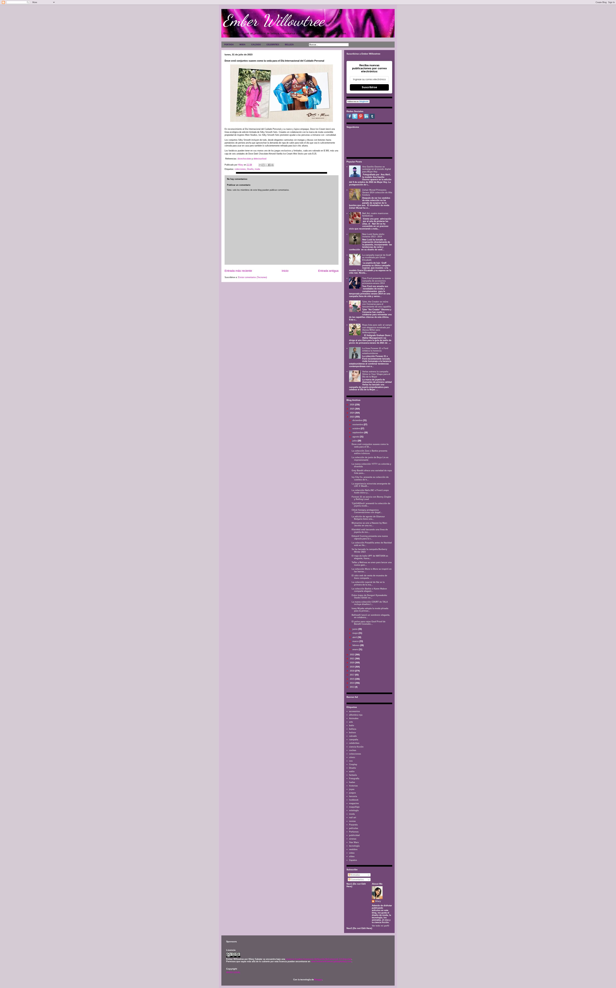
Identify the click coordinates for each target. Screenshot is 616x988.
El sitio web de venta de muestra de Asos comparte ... (369, 576)
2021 (352, 658)
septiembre (358, 432)
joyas (351, 789)
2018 (352, 671)
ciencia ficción (356, 747)
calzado (353, 736)
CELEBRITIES (272, 44)
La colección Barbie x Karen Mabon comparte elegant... (369, 589)
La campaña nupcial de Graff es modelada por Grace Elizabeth (376, 257)
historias (353, 786)
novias (352, 821)
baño (351, 725)
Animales (353, 718)
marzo (355, 641)
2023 (352, 417)
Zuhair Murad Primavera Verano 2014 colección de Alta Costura (377, 192)
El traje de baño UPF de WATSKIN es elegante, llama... (370, 557)
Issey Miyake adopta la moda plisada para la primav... (370, 609)
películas (353, 828)
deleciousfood (259, 158)
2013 (352, 687)
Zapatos (353, 860)
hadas (352, 782)
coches (352, 750)
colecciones (240, 169)
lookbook (353, 800)
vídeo (352, 856)
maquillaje (354, 807)
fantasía (353, 775)
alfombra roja (355, 715)
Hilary (378, 901)
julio (355, 440)
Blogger (318, 979)
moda (257, 169)
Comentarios (357, 879)
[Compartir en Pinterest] (272, 165)
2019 (352, 667)
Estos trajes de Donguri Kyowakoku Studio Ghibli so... (369, 596)
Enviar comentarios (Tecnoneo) (252, 277)
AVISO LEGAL (233, 972)
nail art (352, 817)
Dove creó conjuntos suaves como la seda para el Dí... (370, 445)
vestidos (353, 849)
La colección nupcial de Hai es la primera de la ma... (368, 583)
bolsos (352, 732)
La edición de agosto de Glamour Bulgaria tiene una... (368, 517)
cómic (352, 757)
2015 (352, 679)
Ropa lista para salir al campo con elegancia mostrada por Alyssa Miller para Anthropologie (377, 329)
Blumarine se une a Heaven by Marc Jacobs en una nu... (369, 524)
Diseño (250, 169)
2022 (352, 654)
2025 (352, 409)
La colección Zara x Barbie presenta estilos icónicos (369, 452)
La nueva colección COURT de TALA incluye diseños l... (370, 603)
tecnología (354, 846)
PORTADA (229, 44)
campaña (353, 739)
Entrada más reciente (238, 270)
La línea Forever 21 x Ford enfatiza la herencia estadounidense (375, 351)
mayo (355, 633)
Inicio (285, 270)
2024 (352, 413)
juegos (352, 793)
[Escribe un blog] (263, 165)
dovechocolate (244, 158)
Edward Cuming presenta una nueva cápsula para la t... (370, 537)
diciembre (357, 420)
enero (355, 649)
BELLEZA (289, 44)
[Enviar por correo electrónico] (260, 165)
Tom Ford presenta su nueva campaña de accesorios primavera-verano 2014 (376, 280)
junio (355, 629)
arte (351, 722)
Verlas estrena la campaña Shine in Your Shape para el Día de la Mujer (376, 374)
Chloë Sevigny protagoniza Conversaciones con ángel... (367, 511)
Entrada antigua (328, 270)
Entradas (355, 875)
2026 (352, 404)
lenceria (353, 796)
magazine (354, 803)
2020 (352, 662)
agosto (356, 436)
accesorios (354, 711)
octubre (356, 428)
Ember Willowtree (273, 20)
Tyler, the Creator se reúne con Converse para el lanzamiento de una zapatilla (376, 304)
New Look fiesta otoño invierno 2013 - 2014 (373, 235)
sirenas (352, 839)
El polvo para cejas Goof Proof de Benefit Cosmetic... (368, 622)
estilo (352, 771)
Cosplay (353, 764)
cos (351, 761)
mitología (354, 810)
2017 (352, 675)
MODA (242, 44)
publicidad (354, 835)
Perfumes (354, 832)
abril (355, 637)
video (352, 853)
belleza (352, 729)
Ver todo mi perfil (380, 926)
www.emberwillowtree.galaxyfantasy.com (331, 961)
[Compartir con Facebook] (269, 165)
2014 (352, 683)
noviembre (358, 424)
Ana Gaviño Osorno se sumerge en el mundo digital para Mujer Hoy (376, 169)
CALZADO (256, 44)
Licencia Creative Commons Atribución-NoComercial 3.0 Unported (318, 959)
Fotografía (354, 778)
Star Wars (354, 842)
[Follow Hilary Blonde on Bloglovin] (358, 102)
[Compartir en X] (266, 165)
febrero (356, 645)
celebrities (354, 743)
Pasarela (353, 824)
